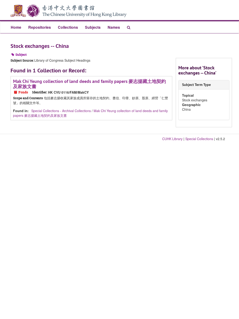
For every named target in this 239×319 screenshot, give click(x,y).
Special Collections (199, 138)
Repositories (39, 27)
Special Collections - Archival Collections (61, 110)
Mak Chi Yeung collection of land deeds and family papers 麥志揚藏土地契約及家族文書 (89, 83)
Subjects (93, 27)
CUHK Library (172, 138)
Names (114, 27)
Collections (68, 27)
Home (16, 27)
